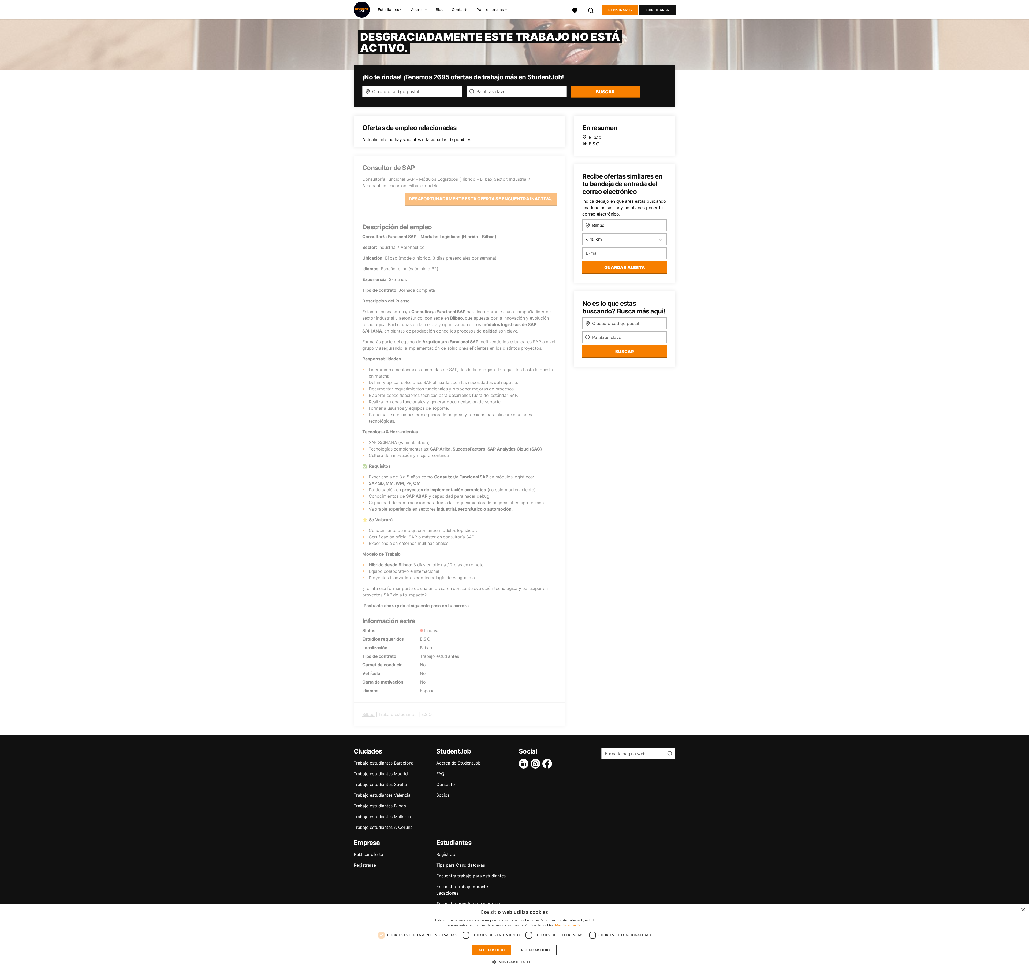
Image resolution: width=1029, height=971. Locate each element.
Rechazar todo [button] (535, 950)
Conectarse (657, 10)
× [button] (1023, 910)
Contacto (460, 9)
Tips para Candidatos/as (460, 865)
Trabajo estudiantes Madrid (381, 773)
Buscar (605, 91)
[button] (514, 962)
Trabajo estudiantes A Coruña (383, 827)
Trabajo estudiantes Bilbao (380, 805)
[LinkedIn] (525, 764)
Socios (443, 795)
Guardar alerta (624, 267)
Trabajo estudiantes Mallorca (382, 816)
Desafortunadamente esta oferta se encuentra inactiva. (480, 198)
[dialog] (514, 937)
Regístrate (446, 854)
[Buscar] (591, 9)
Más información (568, 925)
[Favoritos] (574, 9)
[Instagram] (536, 764)
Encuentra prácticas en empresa (468, 903)
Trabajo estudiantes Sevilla (380, 784)
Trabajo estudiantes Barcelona (383, 763)
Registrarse (620, 10)
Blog (440, 9)
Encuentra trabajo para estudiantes (471, 875)
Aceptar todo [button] (492, 950)
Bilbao (368, 714)
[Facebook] (548, 764)
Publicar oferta (368, 854)
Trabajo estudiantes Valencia (382, 795)
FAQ (440, 773)
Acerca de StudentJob (458, 763)
